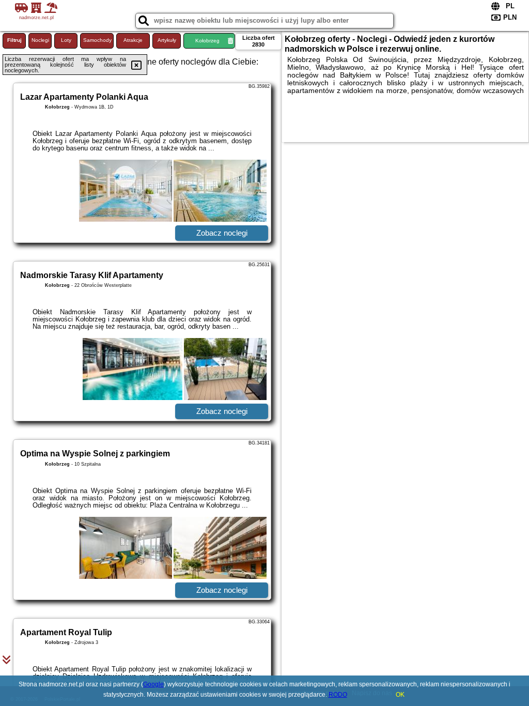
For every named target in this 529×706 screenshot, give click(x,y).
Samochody (97, 40)
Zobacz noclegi (221, 232)
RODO (338, 694)
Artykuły (167, 40)
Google (153, 684)
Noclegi (40, 40)
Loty (66, 40)
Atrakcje (133, 40)
